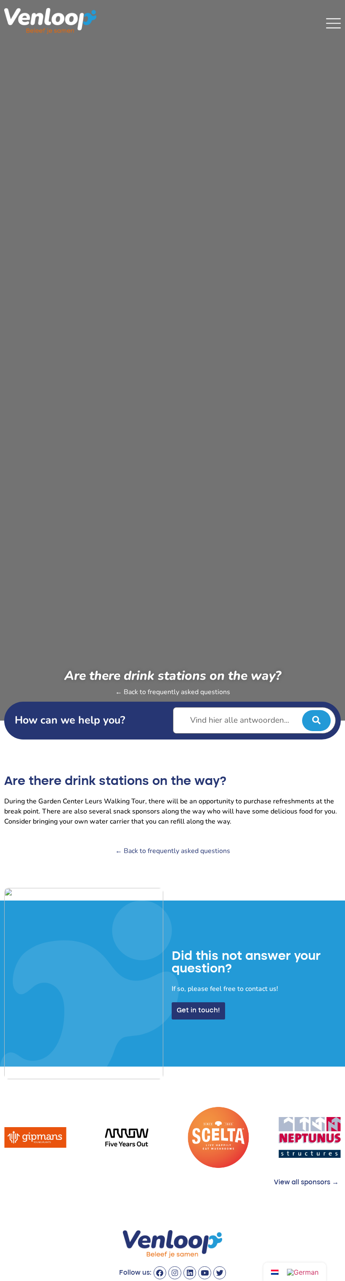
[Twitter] (219, 1272)
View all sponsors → (306, 1182)
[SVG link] (333, 23)
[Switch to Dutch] (275, 1271)
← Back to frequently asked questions (172, 692)
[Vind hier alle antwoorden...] (254, 720)
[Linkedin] (189, 1272)
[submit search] (316, 720)
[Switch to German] (303, 1272)
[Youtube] (204, 1272)
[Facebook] (160, 1272)
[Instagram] (174, 1272)
